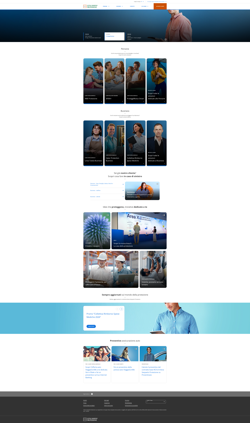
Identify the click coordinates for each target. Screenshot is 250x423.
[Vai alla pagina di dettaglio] (123, 184)
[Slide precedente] (117, 309)
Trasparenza (107, 402)
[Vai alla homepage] (90, 6)
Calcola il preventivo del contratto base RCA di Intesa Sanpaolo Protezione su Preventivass (153, 371)
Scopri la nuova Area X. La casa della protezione (123, 244)
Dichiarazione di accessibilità (131, 405)
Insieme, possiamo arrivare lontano (152, 283)
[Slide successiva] (121, 309)
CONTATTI (132, 6)
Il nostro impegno (92, 246)
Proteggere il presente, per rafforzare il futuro (96, 283)
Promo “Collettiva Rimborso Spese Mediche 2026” (103, 315)
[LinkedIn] (92, 394)
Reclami (85, 400)
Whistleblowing (128, 402)
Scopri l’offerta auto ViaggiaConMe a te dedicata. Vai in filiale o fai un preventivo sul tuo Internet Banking (96, 372)
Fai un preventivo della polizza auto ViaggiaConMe (124, 368)
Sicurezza (127, 400)
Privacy (84, 402)
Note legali (106, 400)
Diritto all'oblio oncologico (89, 405)
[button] (166, 39)
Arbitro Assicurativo (108, 405)
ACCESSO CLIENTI (160, 6)
